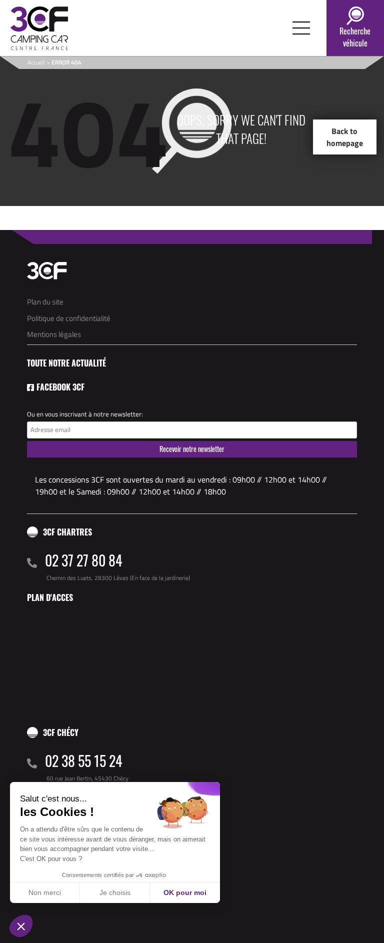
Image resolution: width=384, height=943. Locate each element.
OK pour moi (185, 892)
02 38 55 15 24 (83, 760)
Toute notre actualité (66, 363)
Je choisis (115, 892)
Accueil (36, 62)
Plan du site (45, 302)
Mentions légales (54, 334)
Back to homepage (344, 137)
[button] (21, 926)
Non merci (44, 892)
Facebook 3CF (60, 387)
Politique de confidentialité (68, 318)
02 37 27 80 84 (83, 560)
